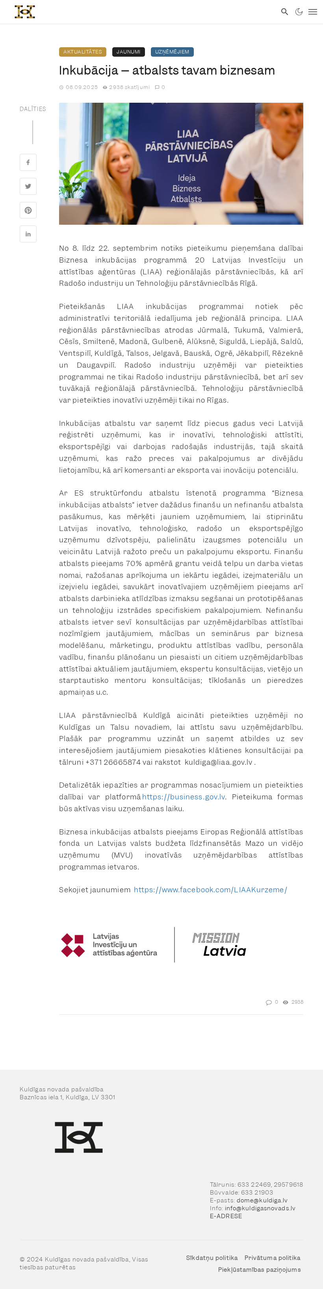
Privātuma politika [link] (273, 1258)
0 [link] (163, 87)
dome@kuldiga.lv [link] (262, 1200)
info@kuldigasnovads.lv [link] (260, 1208)
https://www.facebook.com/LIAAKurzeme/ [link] (211, 889)
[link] (138, 12)
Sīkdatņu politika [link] (212, 1258)
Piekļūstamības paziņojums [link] (259, 1270)
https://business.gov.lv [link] (183, 796)
